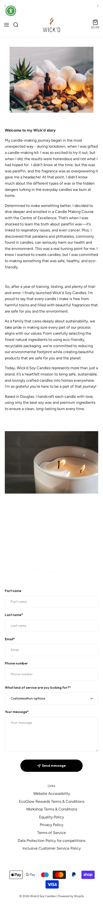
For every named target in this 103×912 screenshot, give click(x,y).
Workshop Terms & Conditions (51, 809)
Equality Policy (51, 817)
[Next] (97, 6)
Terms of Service (51, 832)
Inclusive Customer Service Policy (52, 848)
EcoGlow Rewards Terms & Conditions (51, 801)
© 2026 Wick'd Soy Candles (37, 896)
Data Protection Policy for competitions (51, 840)
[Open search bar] (17, 24)
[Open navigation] (6, 24)
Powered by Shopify (71, 896)
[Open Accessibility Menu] (11, 11)
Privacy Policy (51, 824)
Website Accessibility (51, 793)
